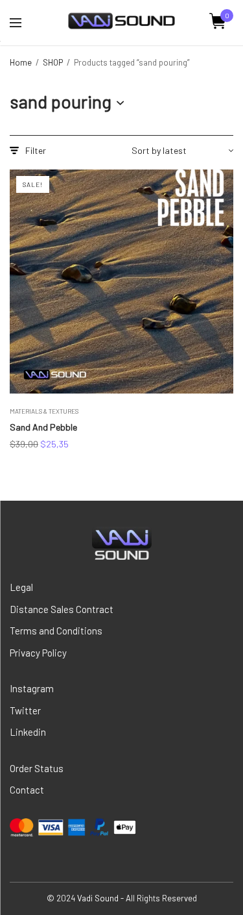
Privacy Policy (38, 652)
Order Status (37, 768)
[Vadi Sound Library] (121, 21)
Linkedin (28, 732)
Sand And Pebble (43, 426)
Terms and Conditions (56, 630)
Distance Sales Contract (61, 609)
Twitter (25, 710)
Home (21, 62)
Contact (27, 790)
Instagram (32, 688)
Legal (21, 587)
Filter (35, 150)
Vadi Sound (98, 898)
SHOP (53, 62)
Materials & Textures (44, 411)
